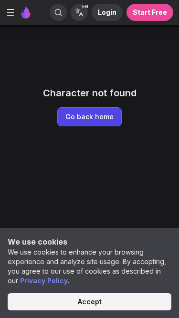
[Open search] (58, 12)
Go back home (89, 117)
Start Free (150, 12)
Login (107, 12)
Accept (90, 301)
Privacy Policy (44, 281)
